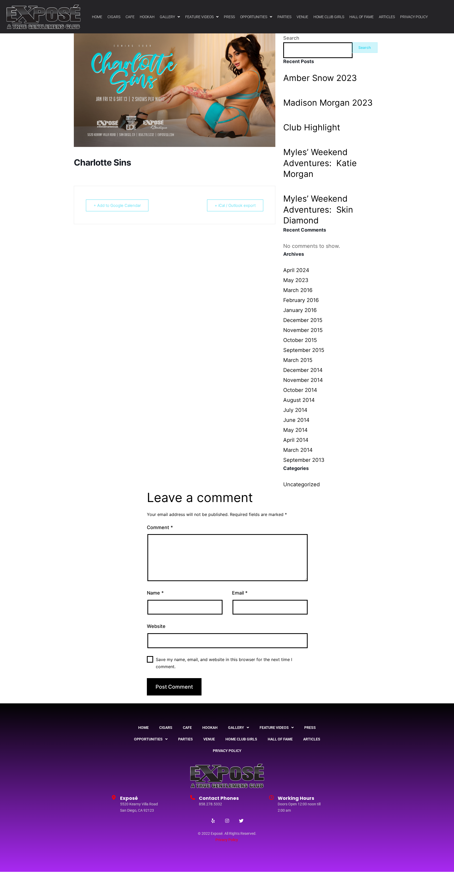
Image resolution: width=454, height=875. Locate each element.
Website (156, 626)
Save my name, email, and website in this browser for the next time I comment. (224, 663)
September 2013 (303, 460)
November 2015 (303, 330)
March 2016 (297, 290)
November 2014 (303, 380)
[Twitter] (241, 820)
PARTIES (284, 17)
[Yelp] (212, 820)
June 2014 (296, 420)
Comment (160, 527)
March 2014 (298, 450)
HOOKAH (147, 17)
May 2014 (295, 430)
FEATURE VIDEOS (199, 17)
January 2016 (300, 310)
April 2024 (296, 270)
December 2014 (303, 370)
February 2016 (301, 300)
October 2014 (300, 390)
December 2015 (302, 320)
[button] (170, 17)
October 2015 (300, 340)
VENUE (302, 17)
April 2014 (295, 440)
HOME (97, 17)
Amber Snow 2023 (320, 78)
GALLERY (167, 17)
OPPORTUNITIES (253, 17)
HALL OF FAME (361, 17)
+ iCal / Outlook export (235, 205)
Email (239, 593)
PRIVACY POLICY (414, 17)
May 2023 (295, 280)
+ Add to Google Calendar (117, 205)
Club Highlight (311, 127)
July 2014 (295, 410)
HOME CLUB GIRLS (328, 17)
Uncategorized (301, 484)
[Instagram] (227, 820)
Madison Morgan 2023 (328, 103)
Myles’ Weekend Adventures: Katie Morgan (320, 163)
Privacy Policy (226, 840)
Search (291, 38)
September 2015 (303, 350)
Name (155, 593)
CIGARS (113, 17)
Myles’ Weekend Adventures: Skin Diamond (318, 209)
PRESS (229, 17)
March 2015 (297, 360)
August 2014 (299, 400)
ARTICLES (387, 17)
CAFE (130, 17)
